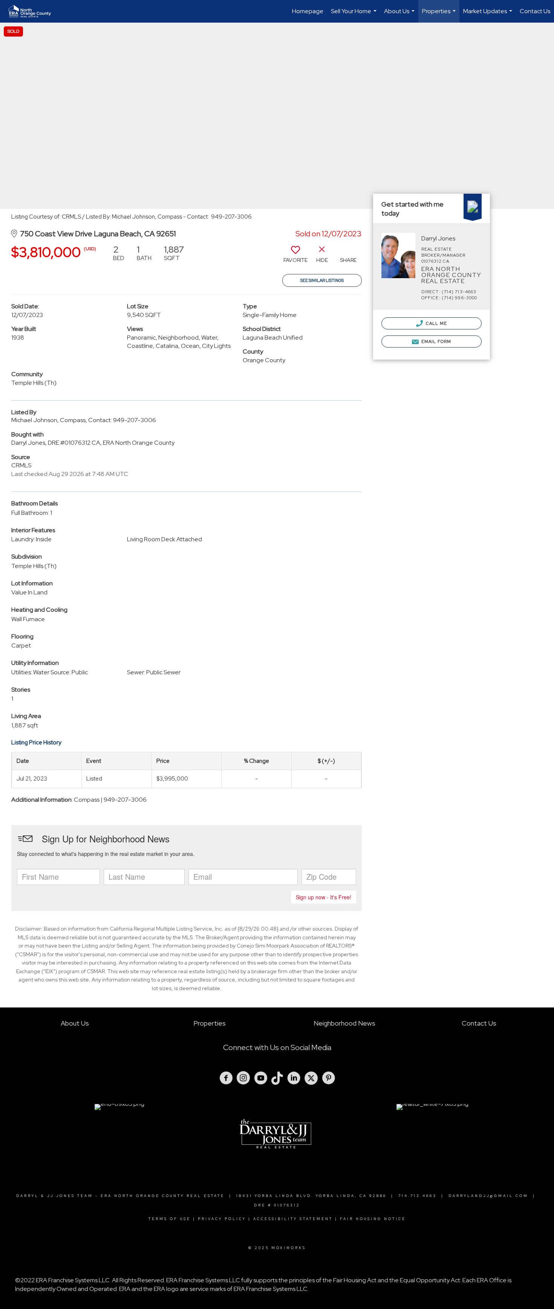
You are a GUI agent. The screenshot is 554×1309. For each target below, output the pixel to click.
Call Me (436, 323)
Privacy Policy (222, 1219)
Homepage (307, 11)
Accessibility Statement (293, 1219)
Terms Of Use (169, 1219)
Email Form (435, 341)
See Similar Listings (322, 280)
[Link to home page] (33, 11)
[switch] (295, 256)
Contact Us (535, 11)
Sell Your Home (354, 15)
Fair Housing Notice (373, 1219)
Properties (440, 15)
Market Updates (488, 15)
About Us (400, 15)
